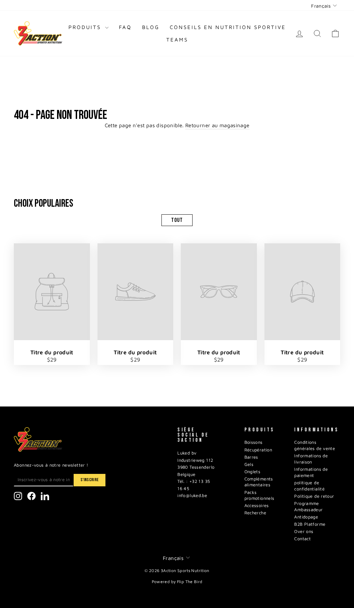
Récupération (258, 449)
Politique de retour (314, 496)
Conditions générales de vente (314, 445)
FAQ (125, 27)
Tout (177, 220)
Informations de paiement (311, 472)
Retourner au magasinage (217, 125)
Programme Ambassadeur (308, 506)
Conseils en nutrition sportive (228, 27)
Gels (249, 464)
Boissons (253, 442)
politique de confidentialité (309, 486)
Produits (85, 27)
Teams (177, 40)
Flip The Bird (190, 581)
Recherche (255, 512)
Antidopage (306, 517)
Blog (150, 27)
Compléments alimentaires (258, 482)
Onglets (252, 471)
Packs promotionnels (259, 495)
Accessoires (256, 505)
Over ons (303, 531)
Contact (302, 538)
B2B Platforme (309, 524)
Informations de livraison (311, 459)
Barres (251, 457)
